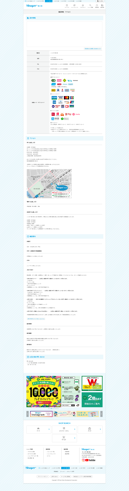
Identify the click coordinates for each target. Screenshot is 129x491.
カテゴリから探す (32, 453)
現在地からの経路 (93, 48)
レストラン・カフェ (64, 430)
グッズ (89, 430)
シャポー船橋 (78, 1)
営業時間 (67, 451)
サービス (64, 439)
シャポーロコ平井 (40, 1)
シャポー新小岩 (49, 1)
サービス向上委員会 (65, 476)
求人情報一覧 (31, 458)
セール (48, 455)
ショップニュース (51, 453)
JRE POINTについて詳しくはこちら (36, 318)
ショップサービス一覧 (33, 455)
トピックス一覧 (50, 451)
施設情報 (67, 453)
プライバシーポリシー (43, 476)
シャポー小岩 (56, 1)
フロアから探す (31, 451)
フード (38, 430)
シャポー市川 (63, 1)
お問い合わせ (54, 476)
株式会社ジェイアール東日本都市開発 (82, 476)
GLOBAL (101, 1)
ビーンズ (62, 471)
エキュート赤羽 (70, 471)
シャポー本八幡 (71, 1)
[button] (48, 408)
